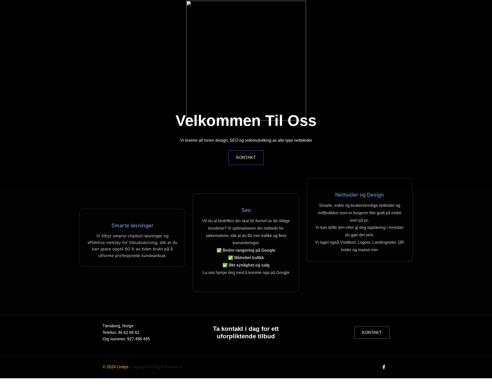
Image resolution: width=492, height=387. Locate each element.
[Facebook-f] (383, 366)
